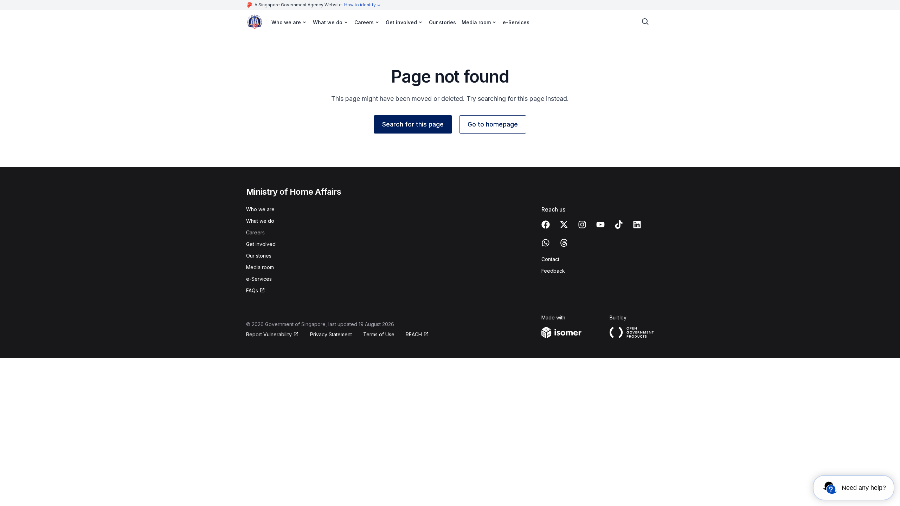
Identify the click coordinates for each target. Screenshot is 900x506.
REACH (414, 334)
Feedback (553, 271)
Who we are (260, 209)
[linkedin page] (637, 224)
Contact (550, 259)
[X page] (564, 224)
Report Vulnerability (269, 334)
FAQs (252, 290)
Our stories (442, 22)
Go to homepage (493, 124)
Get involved (261, 244)
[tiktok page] (619, 224)
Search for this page (413, 124)
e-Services (516, 22)
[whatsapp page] (545, 243)
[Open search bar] (645, 21)
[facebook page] (545, 224)
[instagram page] (582, 224)
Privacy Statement (331, 334)
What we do (260, 221)
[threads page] (564, 243)
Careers (255, 232)
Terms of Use (378, 334)
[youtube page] (600, 224)
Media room (260, 267)
